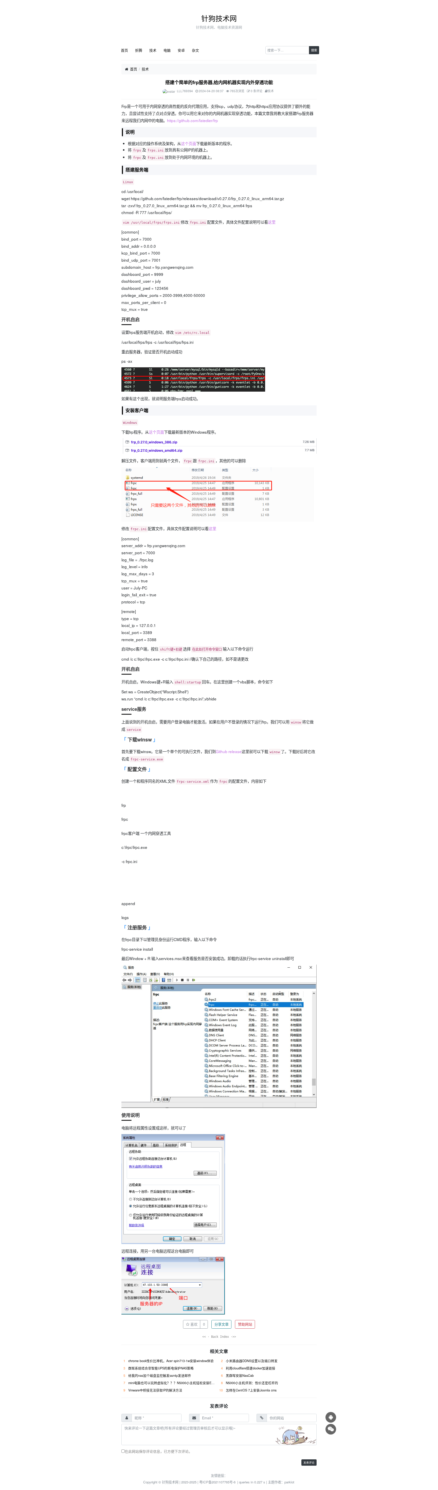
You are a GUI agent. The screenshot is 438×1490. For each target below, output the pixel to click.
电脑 (167, 50)
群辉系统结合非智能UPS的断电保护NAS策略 (161, 1368)
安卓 (181, 50)
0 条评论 (256, 91)
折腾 (138, 50)
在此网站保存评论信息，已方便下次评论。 (158, 1451)
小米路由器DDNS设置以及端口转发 (252, 1361)
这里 (272, 222)
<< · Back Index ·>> (219, 1337)
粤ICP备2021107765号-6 (217, 1482)
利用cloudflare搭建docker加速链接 (250, 1368)
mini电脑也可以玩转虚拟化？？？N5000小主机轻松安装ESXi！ (174, 1383)
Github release (229, 751)
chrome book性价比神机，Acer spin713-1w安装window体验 (171, 1361)
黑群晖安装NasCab (240, 1375)
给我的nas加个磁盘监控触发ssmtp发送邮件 (159, 1375)
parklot (289, 1482)
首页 (124, 50)
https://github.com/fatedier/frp (192, 120)
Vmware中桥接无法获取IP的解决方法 (155, 1390)
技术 (152, 50)
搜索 (314, 50)
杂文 (195, 50)
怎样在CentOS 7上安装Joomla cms (251, 1390)
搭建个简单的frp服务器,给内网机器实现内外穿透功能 (219, 82)
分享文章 (221, 1324)
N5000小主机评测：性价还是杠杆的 (252, 1383)
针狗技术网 (219, 18)
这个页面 (188, 143)
